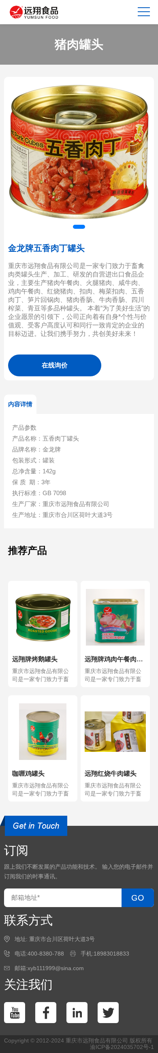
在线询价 (55, 365)
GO (137, 897)
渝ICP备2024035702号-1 (122, 1047)
